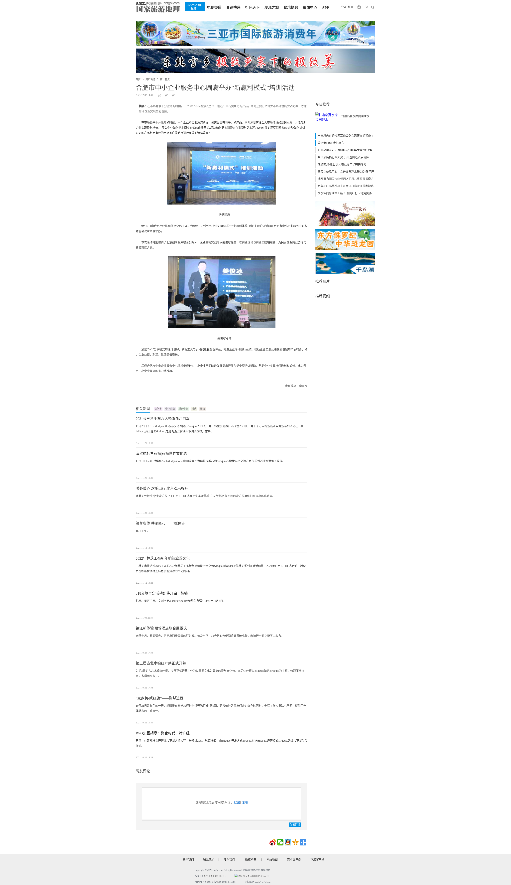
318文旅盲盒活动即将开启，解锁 (162, 593)
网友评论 (143, 771)
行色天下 (252, 8)
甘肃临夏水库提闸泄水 (355, 116)
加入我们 (229, 859)
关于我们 (188, 859)
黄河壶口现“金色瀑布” (331, 142)
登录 (343, 7)
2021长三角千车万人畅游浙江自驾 (163, 419)
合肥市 (158, 408)
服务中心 (183, 408)
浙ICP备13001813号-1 (215, 876)
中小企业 (170, 408)
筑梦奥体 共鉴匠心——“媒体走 (160, 523)
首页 (138, 79)
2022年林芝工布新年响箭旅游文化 (163, 558)
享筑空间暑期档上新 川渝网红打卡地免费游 (345, 193)
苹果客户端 (317, 859)
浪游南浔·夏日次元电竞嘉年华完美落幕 (342, 164)
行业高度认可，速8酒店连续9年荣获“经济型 (345, 150)
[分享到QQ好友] (288, 842)
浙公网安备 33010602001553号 (253, 876)
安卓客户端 (294, 859)
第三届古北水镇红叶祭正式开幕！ (163, 663)
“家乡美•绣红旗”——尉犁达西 (159, 698)
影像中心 (310, 8)
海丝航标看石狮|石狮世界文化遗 (161, 454)
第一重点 (165, 79)
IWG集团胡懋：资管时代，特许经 (163, 733)
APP (325, 8)
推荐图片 (322, 281)
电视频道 (214, 8)
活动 (202, 408)
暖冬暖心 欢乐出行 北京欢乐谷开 (162, 489)
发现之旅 (271, 8)
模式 (194, 408)
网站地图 (272, 859)
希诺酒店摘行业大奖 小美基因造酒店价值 (343, 157)
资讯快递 (233, 8)
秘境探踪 (291, 8)
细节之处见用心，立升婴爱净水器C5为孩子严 (346, 171)
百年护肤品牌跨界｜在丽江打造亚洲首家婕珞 (346, 186)
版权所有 (250, 859)
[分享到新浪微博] (272, 842)
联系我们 (208, 859)
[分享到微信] (280, 842)
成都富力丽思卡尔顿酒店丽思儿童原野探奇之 (346, 178)
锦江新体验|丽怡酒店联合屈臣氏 (161, 628)
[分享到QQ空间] (295, 842)
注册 (350, 7)
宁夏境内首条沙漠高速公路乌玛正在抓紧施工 (346, 135)
